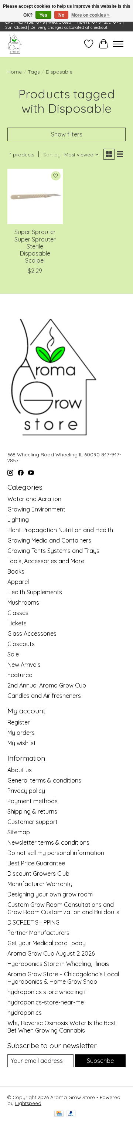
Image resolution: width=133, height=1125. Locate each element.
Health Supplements (34, 592)
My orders (21, 732)
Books (15, 571)
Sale (13, 654)
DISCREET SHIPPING (33, 922)
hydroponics (24, 1012)
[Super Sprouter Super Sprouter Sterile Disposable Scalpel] (35, 196)
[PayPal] (71, 1114)
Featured (20, 675)
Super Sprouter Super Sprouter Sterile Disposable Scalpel (35, 246)
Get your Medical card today (46, 943)
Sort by (52, 155)
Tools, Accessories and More (45, 561)
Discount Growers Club (38, 873)
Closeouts (21, 644)
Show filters (66, 134)
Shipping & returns (32, 811)
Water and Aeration (34, 499)
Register (18, 722)
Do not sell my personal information (55, 853)
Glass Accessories (32, 633)
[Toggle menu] (118, 44)
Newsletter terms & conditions (48, 842)
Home (14, 72)
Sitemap (18, 832)
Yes (43, 15)
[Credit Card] (59, 1114)
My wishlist (21, 743)
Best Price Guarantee (36, 863)
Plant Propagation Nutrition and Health (60, 530)
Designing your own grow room (50, 894)
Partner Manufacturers (38, 932)
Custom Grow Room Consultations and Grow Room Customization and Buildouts (63, 908)
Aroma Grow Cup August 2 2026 (51, 953)
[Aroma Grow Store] (14, 44)
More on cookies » (90, 15)
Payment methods (32, 801)
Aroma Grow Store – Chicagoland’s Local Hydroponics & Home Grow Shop (63, 977)
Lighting (18, 519)
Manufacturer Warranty (39, 884)
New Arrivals (24, 664)
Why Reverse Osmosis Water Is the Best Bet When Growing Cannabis (61, 1026)
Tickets (17, 623)
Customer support (32, 821)
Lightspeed (28, 1103)
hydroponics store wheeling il (46, 992)
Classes (17, 612)
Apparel (18, 581)
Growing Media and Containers (49, 540)
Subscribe (100, 1060)
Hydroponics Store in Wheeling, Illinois (58, 963)
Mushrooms (23, 602)
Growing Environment (36, 509)
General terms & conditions (44, 780)
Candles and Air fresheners (44, 695)
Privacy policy (26, 790)
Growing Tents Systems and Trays (53, 550)
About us (19, 770)
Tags (34, 72)
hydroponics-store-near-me (45, 1002)
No (61, 15)
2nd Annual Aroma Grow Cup (46, 685)
